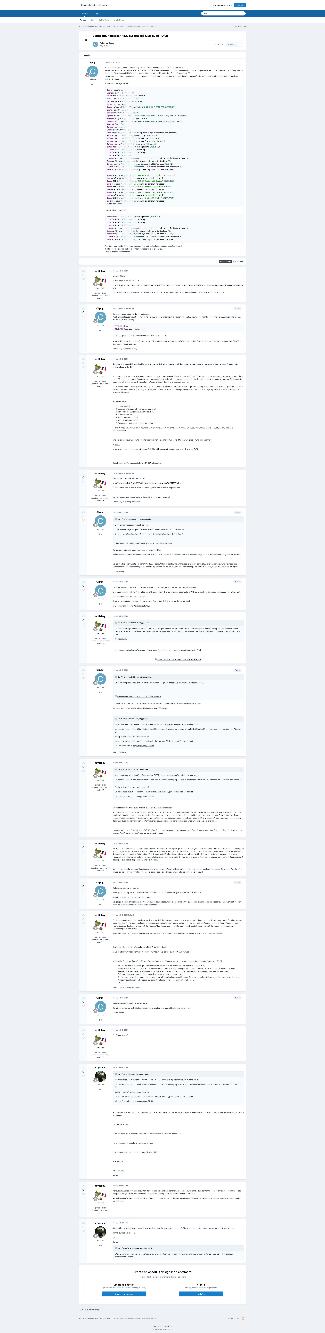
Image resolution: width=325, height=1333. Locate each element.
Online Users (104, 20)
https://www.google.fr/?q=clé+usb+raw (194, 440)
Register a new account (124, 1294)
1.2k (98, 293)
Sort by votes (225, 261)
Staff (92, 20)
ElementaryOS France (93, 5)
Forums (83, 20)
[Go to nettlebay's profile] (100, 280)
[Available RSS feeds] (243, 1318)
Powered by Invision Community (162, 1329)
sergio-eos (100, 1067)
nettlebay (100, 271)
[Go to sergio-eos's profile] (100, 1076)
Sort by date (238, 261)
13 (105, 293)
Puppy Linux (224, 815)
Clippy (111, 43)
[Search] (243, 13)
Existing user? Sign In (221, 5)
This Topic (233, 13)
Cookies (168, 1326)
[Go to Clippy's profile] (95, 44)
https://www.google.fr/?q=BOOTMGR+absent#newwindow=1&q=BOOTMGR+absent (148, 483)
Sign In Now (201, 1294)
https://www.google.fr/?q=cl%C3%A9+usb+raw (142, 463)
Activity (95, 13)
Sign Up (240, 5)
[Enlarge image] (178, 659)
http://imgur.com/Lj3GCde (141, 606)
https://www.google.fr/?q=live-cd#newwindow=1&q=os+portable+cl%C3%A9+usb (154, 952)
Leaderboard (119, 20)
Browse (85, 13)
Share (220, 44)
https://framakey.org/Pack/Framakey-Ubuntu (148, 947)
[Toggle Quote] (116, 519)
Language (157, 1326)
